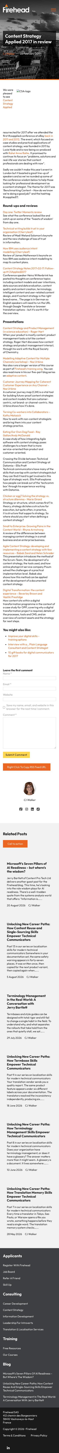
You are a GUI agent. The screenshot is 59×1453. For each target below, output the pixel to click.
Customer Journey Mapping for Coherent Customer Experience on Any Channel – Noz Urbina (27, 385)
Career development (15, 1303)
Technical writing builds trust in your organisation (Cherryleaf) (24, 230)
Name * (7, 673)
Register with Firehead (16, 1265)
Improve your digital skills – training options (23, 637)
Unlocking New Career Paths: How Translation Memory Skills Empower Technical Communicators (29, 1194)
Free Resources (12, 1348)
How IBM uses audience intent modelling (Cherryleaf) (20, 250)
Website (8, 694)
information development (18, 1316)
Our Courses (10, 1354)
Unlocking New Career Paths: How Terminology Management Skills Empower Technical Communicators (28, 1130)
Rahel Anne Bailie (19, 153)
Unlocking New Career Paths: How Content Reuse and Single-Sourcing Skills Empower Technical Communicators (28, 932)
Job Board (9, 1271)
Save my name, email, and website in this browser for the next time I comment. (30, 707)
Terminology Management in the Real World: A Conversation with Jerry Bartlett (26, 1002)
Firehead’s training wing (28, 368)
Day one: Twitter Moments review (22, 212)
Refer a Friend (11, 1278)
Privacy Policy (39, 1435)
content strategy (13, 1310)
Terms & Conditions (14, 1435)
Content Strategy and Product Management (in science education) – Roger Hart (28, 329)
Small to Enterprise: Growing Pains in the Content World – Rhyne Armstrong (26, 527)
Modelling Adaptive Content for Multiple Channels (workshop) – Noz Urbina (26, 360)
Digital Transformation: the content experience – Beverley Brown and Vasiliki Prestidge (23, 593)
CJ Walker (9, 53)
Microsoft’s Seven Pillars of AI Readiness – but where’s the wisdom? (27, 867)
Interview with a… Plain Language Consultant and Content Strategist (28, 646)
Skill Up (7, 1284)
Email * (7, 684)
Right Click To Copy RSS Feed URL (26, 767)
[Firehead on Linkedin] (8, 1448)
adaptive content (16, 375)
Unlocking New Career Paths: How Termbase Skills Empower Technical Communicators (28, 1062)
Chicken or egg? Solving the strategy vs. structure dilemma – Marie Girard (26, 497)
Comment (10, 714)
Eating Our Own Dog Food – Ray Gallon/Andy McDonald (21, 433)
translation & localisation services (23, 1329)
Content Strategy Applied (8, 103)
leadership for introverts (18, 1323)
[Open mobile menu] (53, 9)
